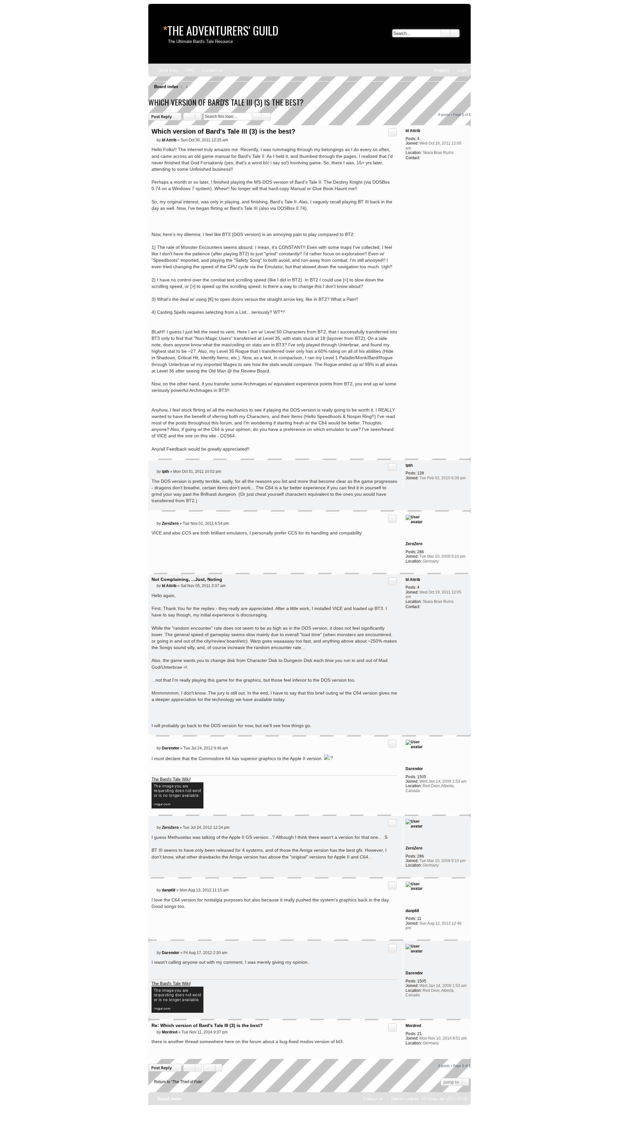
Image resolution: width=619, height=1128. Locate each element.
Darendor (414, 769)
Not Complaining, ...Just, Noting (187, 579)
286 (420, 552)
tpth (409, 465)
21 (419, 1033)
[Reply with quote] (392, 132)
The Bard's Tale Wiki (171, 779)
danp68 (412, 911)
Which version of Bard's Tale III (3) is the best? (226, 102)
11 (419, 918)
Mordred (413, 1025)
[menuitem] (187, 70)
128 (420, 473)
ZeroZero (414, 544)
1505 (421, 777)
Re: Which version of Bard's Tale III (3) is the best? (207, 1025)
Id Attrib (413, 130)
